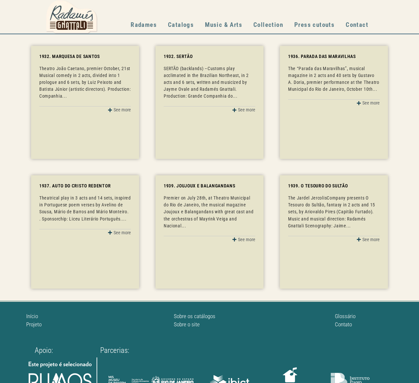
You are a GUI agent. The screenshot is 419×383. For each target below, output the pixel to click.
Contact (357, 25)
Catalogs (181, 25)
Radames (144, 25)
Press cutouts (314, 25)
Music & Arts (223, 25)
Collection (268, 25)
